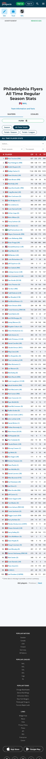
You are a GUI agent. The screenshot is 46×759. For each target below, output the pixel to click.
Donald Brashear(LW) (15, 247)
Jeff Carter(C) (13, 494)
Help (23, 722)
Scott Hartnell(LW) (14, 209)
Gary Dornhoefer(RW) (16, 188)
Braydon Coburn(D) (15, 326)
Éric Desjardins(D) (14, 356)
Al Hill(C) (11, 570)
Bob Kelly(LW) (13, 184)
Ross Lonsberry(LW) (15, 360)
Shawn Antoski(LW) (15, 528)
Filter (21, 121)
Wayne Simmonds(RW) (16, 234)
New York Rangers (23, 699)
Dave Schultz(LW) (14, 175)
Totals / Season (10, 132)
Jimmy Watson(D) (14, 322)
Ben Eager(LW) (13, 457)
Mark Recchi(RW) (14, 377)
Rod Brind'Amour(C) (15, 301)
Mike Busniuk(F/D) (14, 478)
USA (23, 644)
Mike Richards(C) (14, 364)
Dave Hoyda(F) (13, 541)
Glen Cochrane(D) (14, 196)
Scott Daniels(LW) (14, 562)
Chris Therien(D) (14, 284)
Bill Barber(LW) (13, 255)
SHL (23, 670)
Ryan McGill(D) (13, 402)
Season (7, 127)
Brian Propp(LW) (14, 242)
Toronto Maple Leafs (23, 705)
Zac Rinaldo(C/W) (14, 297)
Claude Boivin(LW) (14, 444)
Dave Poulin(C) (13, 465)
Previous (32, 583)
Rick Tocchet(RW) (14, 158)
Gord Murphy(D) (14, 549)
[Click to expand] (44, 138)
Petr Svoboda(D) (14, 440)
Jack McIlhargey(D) (15, 318)
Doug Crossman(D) (15, 545)
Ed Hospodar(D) (13, 436)
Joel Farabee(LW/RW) (15, 574)
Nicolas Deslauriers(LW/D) (17, 524)
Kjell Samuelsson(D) (15, 230)
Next (40, 583)
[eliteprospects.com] (6, 3)
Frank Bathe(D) (13, 314)
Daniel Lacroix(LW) (15, 473)
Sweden (23, 637)
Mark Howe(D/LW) (14, 431)
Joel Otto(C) (12, 486)
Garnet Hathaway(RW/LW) (17, 553)
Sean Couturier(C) (14, 398)
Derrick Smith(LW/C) (15, 415)
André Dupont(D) (14, 167)
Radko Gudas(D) (14, 410)
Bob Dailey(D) (13, 373)
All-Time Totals (21, 127)
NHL (24, 103)
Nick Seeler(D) (13, 557)
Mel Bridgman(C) (14, 200)
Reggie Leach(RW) (14, 515)
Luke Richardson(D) (15, 259)
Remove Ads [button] (36, 21)
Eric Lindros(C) (13, 205)
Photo (23, 728)
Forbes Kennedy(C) (15, 427)
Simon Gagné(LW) (14, 499)
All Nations (23, 653)
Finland (23, 647)
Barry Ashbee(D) (14, 520)
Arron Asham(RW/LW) (16, 507)
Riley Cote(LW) (13, 352)
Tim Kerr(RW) (13, 289)
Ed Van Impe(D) (13, 213)
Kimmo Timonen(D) (15, 461)
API (23, 731)
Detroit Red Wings (23, 693)
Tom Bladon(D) (13, 503)
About (23, 719)
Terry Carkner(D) (14, 221)
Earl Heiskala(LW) (14, 482)
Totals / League (28, 132)
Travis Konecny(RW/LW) (16, 310)
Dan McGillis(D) (13, 469)
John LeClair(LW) (14, 419)
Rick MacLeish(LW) (15, 389)
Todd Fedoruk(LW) (14, 293)
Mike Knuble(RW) (14, 490)
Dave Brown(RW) (14, 179)
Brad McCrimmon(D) (15, 406)
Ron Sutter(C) (13, 226)
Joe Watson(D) (13, 368)
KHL (23, 667)
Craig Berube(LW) (14, 192)
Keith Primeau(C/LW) (15, 339)
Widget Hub (23, 716)
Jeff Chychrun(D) (14, 263)
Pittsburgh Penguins (23, 702)
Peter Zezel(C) (13, 566)
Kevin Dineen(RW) (14, 305)
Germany (23, 650)
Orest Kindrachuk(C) (15, 331)
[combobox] (2, 149)
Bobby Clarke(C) (14, 171)
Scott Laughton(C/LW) (16, 381)
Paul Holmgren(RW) (15, 163)
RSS (23, 734)
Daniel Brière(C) (14, 423)
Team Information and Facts (23, 109)
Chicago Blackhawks (23, 690)
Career (23, 740)
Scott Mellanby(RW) (15, 238)
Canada (23, 641)
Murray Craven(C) (14, 448)
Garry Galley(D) (13, 532)
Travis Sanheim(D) (14, 511)
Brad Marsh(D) (13, 251)
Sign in (29, 4)
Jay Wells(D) (12, 452)
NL (23, 679)
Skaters (11, 114)
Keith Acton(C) (13, 335)
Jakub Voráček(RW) (15, 385)
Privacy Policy (23, 725)
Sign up (20, 4)
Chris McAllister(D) (14, 536)
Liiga (23, 676)
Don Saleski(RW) (14, 268)
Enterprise (23, 737)
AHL (23, 673)
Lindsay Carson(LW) (15, 272)
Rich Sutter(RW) (14, 394)
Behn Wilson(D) (13, 217)
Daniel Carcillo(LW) (15, 343)
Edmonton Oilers (23, 696)
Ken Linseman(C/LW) (15, 276)
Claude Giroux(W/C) (15, 347)
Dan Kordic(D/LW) (14, 280)
